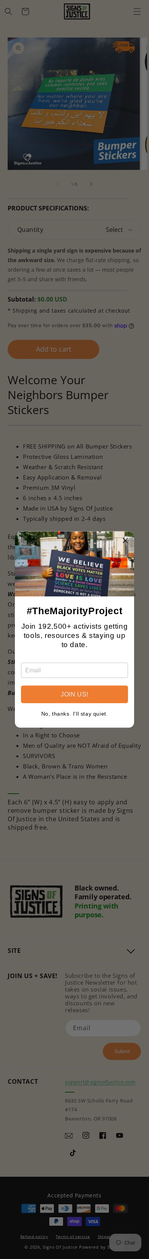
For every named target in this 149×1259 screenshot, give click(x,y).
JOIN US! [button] (74, 694)
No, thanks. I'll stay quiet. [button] (74, 713)
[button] (125, 540)
